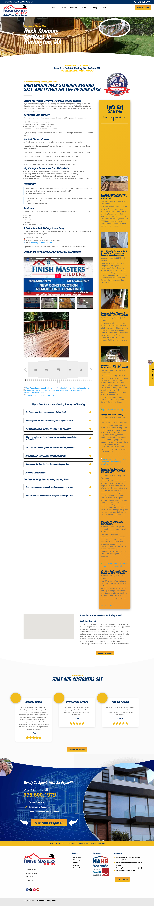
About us (62, 8)
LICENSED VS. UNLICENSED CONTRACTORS (112, 522)
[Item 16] (55, 380)
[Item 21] (65, 380)
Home (53, 8)
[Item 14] (51, 380)
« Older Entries (106, 605)
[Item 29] (81, 380)
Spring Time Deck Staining (112, 414)
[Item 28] (79, 380)
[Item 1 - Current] (25, 380)
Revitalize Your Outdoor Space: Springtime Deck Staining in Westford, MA (114, 470)
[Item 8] (39, 380)
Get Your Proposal (48, 822)
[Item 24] (71, 380)
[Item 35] (57, 382)
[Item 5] (33, 380)
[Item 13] (49, 380)
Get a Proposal (143, 7)
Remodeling (77, 868)
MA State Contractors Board (125, 870)
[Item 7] (37, 380)
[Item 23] (69, 380)
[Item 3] (29, 380)
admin (105, 201)
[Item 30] (83, 380)
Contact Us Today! (105, 653)
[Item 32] (87, 380)
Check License (122, 879)
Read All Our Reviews (77, 749)
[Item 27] (77, 380)
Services (73, 8)
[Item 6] (35, 380)
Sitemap (40, 900)
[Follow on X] (30, 889)
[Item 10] (43, 380)
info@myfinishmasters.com (41, 242)
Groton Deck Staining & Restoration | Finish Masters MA (114, 366)
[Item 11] (45, 380)
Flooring (76, 865)
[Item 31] (85, 380)
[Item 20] (63, 380)
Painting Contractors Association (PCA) (129, 868)
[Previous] (26, 369)
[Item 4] (31, 380)
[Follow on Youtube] (37, 889)
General (114, 531)
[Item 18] (59, 380)
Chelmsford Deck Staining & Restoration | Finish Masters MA (114, 313)
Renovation (77, 857)
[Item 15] (53, 380)
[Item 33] (89, 380)
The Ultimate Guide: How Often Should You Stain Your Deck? (114, 571)
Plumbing (76, 860)
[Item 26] (75, 380)
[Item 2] (27, 380)
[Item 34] (91, 380)
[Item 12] (47, 380)
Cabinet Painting (115, 529)
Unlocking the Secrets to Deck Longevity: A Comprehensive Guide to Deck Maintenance (114, 253)
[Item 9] (41, 380)
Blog (95, 8)
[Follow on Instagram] (34, 889)
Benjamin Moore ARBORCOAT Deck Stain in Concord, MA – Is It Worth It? (114, 196)
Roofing (75, 862)
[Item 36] (59, 382)
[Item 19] (61, 380)
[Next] (91, 369)
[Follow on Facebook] (27, 889)
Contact (103, 8)
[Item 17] (57, 380)
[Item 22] (67, 380)
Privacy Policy (51, 900)
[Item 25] (73, 380)
